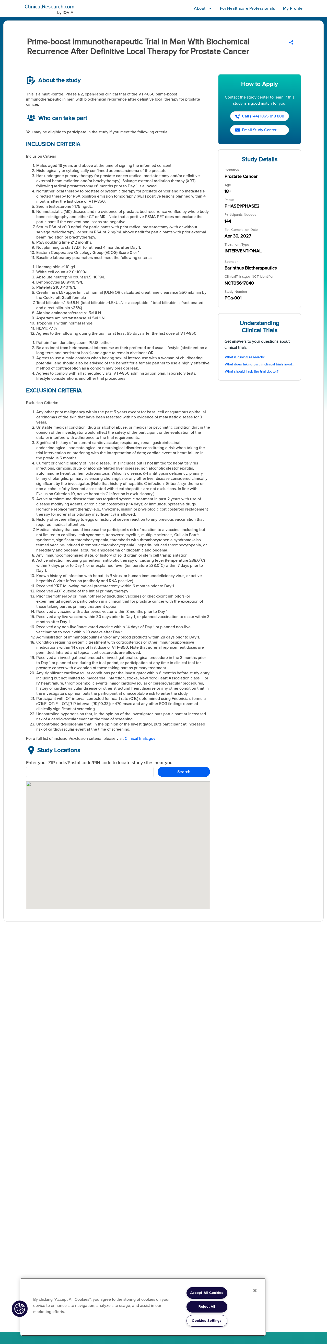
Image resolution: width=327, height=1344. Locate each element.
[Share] (291, 42)
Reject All (206, 1306)
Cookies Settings (207, 1320)
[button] (19, 1308)
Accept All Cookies (207, 1293)
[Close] (255, 1290)
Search (184, 771)
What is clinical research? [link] (244, 357)
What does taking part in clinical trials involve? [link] (260, 364)
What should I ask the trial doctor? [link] (251, 371)
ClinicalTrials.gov (140, 738)
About (199, 8)
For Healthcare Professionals (247, 8)
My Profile (292, 8)
